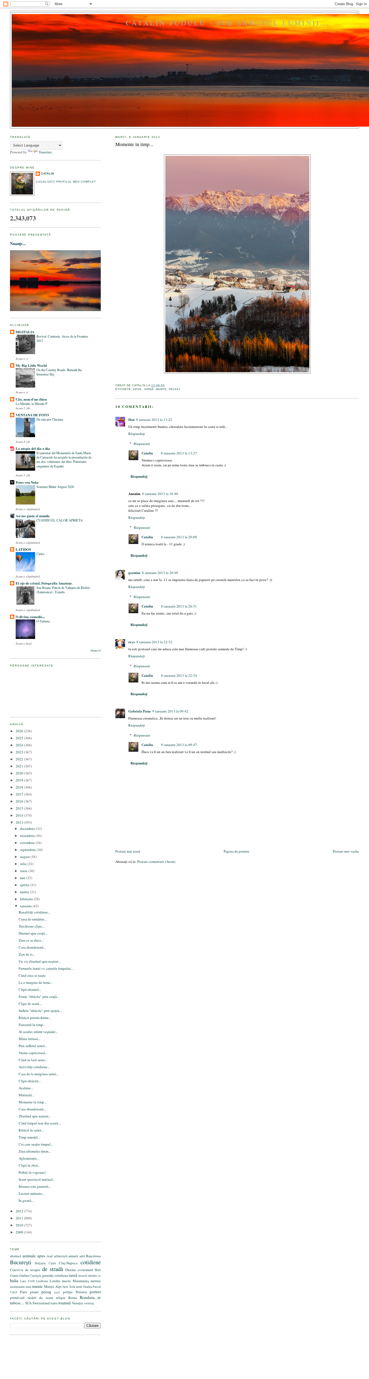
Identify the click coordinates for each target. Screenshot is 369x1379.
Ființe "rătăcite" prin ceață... (39, 996)
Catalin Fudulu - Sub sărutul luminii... (228, 22)
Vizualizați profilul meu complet (66, 181)
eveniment (85, 1269)
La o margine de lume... (36, 982)
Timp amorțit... (29, 1137)
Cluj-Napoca (68, 1263)
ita (99, 1276)
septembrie (28, 849)
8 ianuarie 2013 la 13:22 (154, 419)
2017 (20, 794)
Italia (14, 1280)
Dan (131, 419)
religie (60, 1297)
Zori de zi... (27, 954)
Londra (55, 1280)
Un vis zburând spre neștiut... (40, 961)
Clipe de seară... (30, 1003)
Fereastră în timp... (32, 1024)
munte (161, 389)
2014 (20, 815)
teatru (54, 1303)
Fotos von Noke (27, 482)
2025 (20, 737)
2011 (20, 1218)
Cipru (52, 1263)
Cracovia (16, 1269)
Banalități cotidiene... (34, 912)
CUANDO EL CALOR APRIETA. (59, 520)
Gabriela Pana (139, 711)
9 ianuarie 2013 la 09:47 (179, 744)
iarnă (149, 389)
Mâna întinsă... (29, 1038)
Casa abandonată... (32, 947)
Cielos (40, 554)
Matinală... (26, 1095)
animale (29, 1255)
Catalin (147, 453)
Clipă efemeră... (30, 989)
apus (137, 389)
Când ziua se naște (32, 975)
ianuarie (26, 905)
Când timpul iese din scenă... (40, 1123)
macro (66, 1280)
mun (28, 1287)
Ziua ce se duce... (31, 940)
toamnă (64, 1302)
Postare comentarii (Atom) (156, 861)
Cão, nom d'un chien (31, 399)
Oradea (87, 1287)
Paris (23, 1291)
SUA (28, 1303)
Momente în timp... (134, 144)
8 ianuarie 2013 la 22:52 (154, 641)
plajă (57, 1292)
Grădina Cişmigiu (30, 1276)
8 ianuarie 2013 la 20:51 (179, 606)
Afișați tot (95, 650)
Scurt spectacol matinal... (37, 1179)
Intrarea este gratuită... (35, 1186)
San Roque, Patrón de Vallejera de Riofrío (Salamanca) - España (63, 589)
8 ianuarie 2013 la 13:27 (179, 453)
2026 (20, 730)
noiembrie (28, 835)
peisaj (174, 389)
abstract (15, 1255)
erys (131, 641)
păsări (34, 1291)
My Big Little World (31, 365)
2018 (20, 787)
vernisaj (89, 1303)
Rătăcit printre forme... (35, 1017)
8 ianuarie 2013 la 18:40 (160, 493)
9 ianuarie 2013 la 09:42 (170, 711)
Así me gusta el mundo (33, 515)
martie (25, 891)
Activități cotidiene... (34, 1066)
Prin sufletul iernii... (33, 1045)
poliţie (68, 1291)
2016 (20, 801)
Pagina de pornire (236, 851)
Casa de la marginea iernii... (39, 1073)
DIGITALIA (25, 331)
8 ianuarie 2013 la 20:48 (160, 572)
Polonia (81, 1291)
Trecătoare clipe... (31, 926)
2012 (20, 1211)
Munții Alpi (53, 1286)
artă (82, 1255)
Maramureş (81, 1280)
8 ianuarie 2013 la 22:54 (179, 675)
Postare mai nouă (127, 851)
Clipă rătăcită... (30, 1080)
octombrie (28, 842)
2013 (20, 822)
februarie (27, 898)
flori (98, 1269)
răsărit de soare (40, 1297)
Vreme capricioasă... (33, 1052)
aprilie (25, 884)
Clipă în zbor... (29, 1165)
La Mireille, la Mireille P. (32, 403)
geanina (134, 572)
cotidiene (90, 1262)
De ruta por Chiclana (49, 419)
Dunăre (70, 1269)
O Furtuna (43, 621)
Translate (45, 152)
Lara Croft (27, 1281)
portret (95, 1291)
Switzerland (41, 1303)
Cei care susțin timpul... (36, 1144)
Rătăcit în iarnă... (31, 1130)
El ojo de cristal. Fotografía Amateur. (44, 583)
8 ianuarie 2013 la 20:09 (179, 537)
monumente (17, 1287)
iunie (24, 870)
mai (23, 877)
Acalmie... (26, 1088)
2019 (20, 780)
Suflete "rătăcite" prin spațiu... (40, 1010)
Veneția (77, 1303)
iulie (24, 863)
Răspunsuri (142, 443)
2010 (20, 1225)
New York (68, 1287)
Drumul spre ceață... (33, 933)
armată (73, 1255)
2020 (20, 773)
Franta (14, 1276)
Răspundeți (136, 433)
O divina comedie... (30, 616)
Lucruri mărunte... (32, 1193)
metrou (95, 1280)
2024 (20, 745)
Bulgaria (40, 1263)
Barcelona (93, 1255)
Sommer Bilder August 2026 (55, 486)
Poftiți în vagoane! (32, 1172)
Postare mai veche (346, 851)
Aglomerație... (29, 1158)
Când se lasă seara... (33, 1059)
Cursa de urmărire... (33, 919)
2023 (20, 752)
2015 (20, 808)
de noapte (33, 1269)
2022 (20, 759)
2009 (20, 1232)
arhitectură (60, 1256)
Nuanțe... (18, 243)
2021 (20, 766)
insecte (82, 1276)
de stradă (52, 1269)
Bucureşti (20, 1262)
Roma (72, 1297)
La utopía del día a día (33, 448)
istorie (92, 1275)
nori (79, 1286)
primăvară (17, 1297)
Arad (49, 1256)
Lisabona (42, 1281)
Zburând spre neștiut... (35, 1116)
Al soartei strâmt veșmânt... (38, 1031)
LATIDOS (23, 549)
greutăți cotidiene (55, 1275)
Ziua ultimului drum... (35, 1151)
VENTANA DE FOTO (32, 414)
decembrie (28, 828)
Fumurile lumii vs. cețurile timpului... (46, 968)
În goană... (26, 1200)
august (25, 856)
